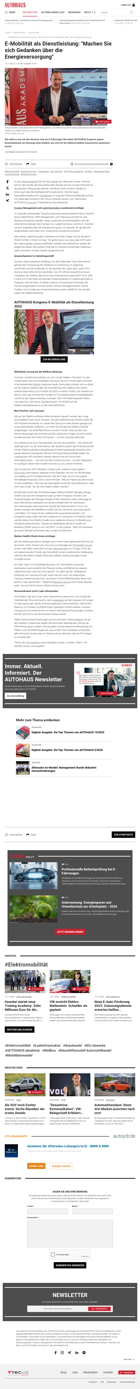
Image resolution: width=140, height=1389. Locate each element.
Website (36, 384)
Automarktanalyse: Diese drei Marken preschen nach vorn (114, 1109)
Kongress (32, 202)
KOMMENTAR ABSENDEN (70, 1265)
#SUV (18, 1100)
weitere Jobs (36, 1165)
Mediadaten (90, 1372)
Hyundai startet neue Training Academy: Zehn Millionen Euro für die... (23, 1006)
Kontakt (108, 1372)
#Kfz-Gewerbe (94, 1045)
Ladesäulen (58, 600)
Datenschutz (111, 1382)
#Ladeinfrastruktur (46, 1045)
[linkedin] (76, 1352)
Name (74, 1206)
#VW (63, 1100)
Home (8, 32)
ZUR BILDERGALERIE (54, 359)
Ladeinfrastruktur (51, 208)
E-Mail (30, 1206)
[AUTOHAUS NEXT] (22, 856)
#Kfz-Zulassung (113, 997)
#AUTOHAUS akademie (22, 1050)
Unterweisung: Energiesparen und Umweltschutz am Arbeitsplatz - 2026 (89, 904)
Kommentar (32, 1217)
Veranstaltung (33, 642)
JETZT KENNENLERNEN (70, 931)
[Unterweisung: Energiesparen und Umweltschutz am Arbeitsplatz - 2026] (34, 908)
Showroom (20, 472)
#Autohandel (72, 1045)
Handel (54, 181)
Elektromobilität (29, 181)
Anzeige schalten (61, 1166)
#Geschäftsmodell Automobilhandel (84, 1050)
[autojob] (124, 1136)
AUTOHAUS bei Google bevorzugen (92, 164)
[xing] (69, 1352)
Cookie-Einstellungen (127, 1382)
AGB (102, 1382)
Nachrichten (30, 12)
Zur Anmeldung (15, 695)
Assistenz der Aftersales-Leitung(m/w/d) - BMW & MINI (68, 1146)
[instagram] (62, 1352)
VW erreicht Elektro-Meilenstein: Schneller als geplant (68, 1006)
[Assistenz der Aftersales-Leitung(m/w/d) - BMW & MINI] (11, 1151)
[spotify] (84, 1352)
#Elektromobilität (26, 964)
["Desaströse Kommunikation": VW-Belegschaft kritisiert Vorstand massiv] (70, 1084)
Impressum (93, 1382)
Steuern (79, 619)
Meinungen (74, 12)
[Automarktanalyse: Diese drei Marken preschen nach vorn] (114, 1084)
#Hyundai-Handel (23, 997)
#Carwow (110, 1100)
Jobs (75, 1372)
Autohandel (33, 32)
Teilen (33, 164)
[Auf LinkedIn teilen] (7, 194)
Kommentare (16, 164)
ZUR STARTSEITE (123, 834)
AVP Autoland (37, 410)
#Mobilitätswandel (18, 1055)
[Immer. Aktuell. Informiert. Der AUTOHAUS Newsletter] (104, 680)
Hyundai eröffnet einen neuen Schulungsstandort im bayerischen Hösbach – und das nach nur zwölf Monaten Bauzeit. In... (24, 1018)
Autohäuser (46, 195)
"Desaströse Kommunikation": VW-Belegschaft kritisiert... (66, 1109)
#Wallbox (49, 1050)
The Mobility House (82, 545)
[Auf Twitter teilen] (7, 188)
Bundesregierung (62, 582)
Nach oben (128, 1359)
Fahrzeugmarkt (60, 548)
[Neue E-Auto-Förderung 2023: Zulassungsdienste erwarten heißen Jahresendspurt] (114, 981)
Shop (63, 1372)
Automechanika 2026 (52, 12)
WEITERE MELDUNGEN (19, 1029)
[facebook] (56, 1352)
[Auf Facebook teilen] (7, 181)
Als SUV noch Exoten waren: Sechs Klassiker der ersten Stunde (25, 1109)
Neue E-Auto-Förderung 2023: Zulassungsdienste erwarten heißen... (113, 1006)
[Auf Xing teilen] (7, 200)
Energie (18, 208)
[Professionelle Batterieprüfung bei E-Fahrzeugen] (34, 875)
